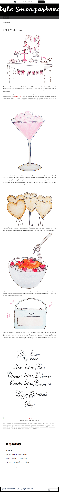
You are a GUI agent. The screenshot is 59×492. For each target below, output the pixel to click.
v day (12, 428)
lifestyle (28, 425)
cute (46, 423)
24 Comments (34, 428)
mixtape (38, 425)
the (47, 426)
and (34, 423)
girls (10, 425)
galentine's (5, 425)
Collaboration (14, 423)
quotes (19, 426)
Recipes (21, 423)
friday (53, 423)
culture (44, 423)
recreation (26, 426)
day (48, 423)
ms (40, 425)
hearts (15, 425)
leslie (26, 425)
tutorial (4, 428)
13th (28, 423)
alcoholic (31, 423)
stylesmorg (37, 426)
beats (36, 423)
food (50, 423)
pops (16, 426)
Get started (41, 1)
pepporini (4, 426)
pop (14, 426)
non (45, 425)
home (18, 425)
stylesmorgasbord (43, 426)
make (32, 425)
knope (23, 425)
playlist (12, 426)
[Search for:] (54, 17)
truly (54, 426)
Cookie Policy (23, 489)
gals (8, 425)
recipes (22, 426)
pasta (53, 425)
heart (13, 425)
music (43, 425)
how (20, 425)
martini (34, 425)
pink (9, 426)
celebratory (40, 423)
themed (50, 426)
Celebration (9, 423)
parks (48, 425)
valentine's (15, 428)
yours (22, 428)
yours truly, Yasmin (17, 96)
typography (8, 428)
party (50, 425)
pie (7, 426)
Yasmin (19, 428)
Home (18, 423)
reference (32, 426)
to (52, 426)
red (29, 426)
